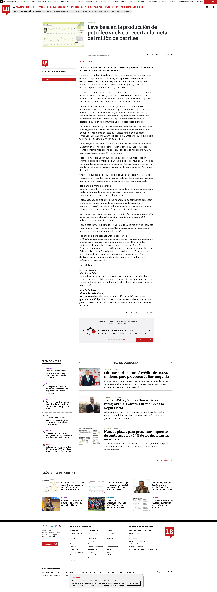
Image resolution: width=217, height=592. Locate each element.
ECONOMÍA (30, 7)
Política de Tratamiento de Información (143, 544)
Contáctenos (133, 536)
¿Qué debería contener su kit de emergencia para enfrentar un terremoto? (162, 504)
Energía (64, 480)
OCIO (49, 7)
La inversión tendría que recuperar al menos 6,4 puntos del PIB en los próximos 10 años (117, 486)
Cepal (106, 11)
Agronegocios (75, 530)
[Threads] (61, 527)
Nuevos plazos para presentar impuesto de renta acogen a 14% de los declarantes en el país (136, 435)
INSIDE (140, 7)
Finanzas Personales (95, 547)
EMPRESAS (40, 7)
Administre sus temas (53, 79)
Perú (112, 11)
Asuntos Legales (76, 533)
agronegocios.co (68, 572)
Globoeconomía (112, 547)
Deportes (110, 498)
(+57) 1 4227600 (48, 536)
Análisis (109, 530)
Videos (90, 560)
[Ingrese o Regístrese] (213, 6)
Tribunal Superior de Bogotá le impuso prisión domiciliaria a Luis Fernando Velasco (162, 486)
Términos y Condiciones (137, 541)
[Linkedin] (157, 55)
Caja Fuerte (92, 533)
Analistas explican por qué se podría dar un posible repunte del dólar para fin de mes (59, 405)
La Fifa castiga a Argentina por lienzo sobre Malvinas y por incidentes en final (116, 504)
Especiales (92, 544)
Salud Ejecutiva (112, 555)
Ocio (108, 552)
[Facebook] (147, 55)
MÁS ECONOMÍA (163, 460)
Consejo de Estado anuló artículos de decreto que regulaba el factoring (72, 503)
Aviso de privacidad (136, 538)
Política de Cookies (115, 585)
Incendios (126, 11)
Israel (94, 11)
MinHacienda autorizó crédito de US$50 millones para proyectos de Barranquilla (136, 375)
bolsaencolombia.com (125, 572)
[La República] (6, 10)
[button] (82, 331)
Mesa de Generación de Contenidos (142, 530)
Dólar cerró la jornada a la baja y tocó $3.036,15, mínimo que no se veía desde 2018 (59, 435)
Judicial (154, 480)
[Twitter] (152, 55)
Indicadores (74, 549)
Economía (110, 538)
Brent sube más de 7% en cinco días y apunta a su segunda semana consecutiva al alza (72, 486)
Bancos (48, 384)
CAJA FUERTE (117, 7)
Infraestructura (93, 549)
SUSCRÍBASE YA (145, 340)
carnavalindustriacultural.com (53, 575)
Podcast (73, 555)
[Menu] (14, 6)
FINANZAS (20, 7)
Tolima (118, 11)
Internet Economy (76, 552)
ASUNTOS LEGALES (102, 7)
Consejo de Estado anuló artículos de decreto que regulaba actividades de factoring (57, 390)
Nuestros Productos (136, 533)
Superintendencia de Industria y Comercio (144, 549)
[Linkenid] (52, 527)
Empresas (73, 544)
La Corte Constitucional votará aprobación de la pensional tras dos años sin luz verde (58, 374)
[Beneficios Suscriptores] (206, 6)
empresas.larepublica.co (86, 572)
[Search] (199, 7)
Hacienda (49, 444)
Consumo (73, 538)
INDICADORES (130, 7)
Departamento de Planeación (57, 11)
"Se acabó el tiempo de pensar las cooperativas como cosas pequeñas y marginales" (57, 421)
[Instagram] (57, 527)
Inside (108, 549)
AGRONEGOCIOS (76, 7)
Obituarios (92, 552)
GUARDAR (169, 55)
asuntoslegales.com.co (50, 572)
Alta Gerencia (93, 530)
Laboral (49, 368)
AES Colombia (40, 11)
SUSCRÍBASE (211, 2)
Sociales (73, 560)
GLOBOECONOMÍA (60, 7)
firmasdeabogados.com (106, 572)
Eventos (109, 544)
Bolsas (48, 399)
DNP (72, 11)
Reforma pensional (83, 11)
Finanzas (73, 547)
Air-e (100, 11)
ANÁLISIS (88, 7)
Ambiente (155, 498)
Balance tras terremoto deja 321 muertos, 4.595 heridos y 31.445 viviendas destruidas (58, 449)
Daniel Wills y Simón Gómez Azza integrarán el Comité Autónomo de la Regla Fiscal (134, 404)
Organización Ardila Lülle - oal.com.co (165, 573)
